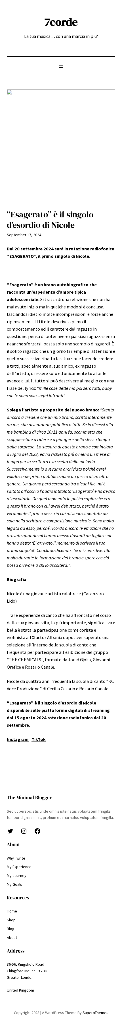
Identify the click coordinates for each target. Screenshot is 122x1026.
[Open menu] (61, 65)
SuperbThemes (95, 1012)
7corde (61, 21)
